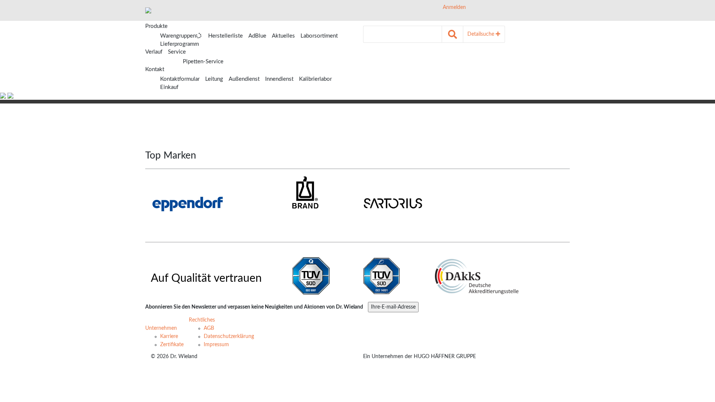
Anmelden (453, 7)
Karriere (169, 336)
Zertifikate (172, 344)
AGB (209, 328)
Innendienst (279, 79)
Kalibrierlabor (315, 79)
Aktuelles (283, 36)
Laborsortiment (319, 36)
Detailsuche (481, 34)
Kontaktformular (180, 79)
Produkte (156, 26)
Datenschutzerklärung (229, 336)
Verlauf (153, 52)
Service (177, 52)
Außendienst (244, 79)
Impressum (216, 344)
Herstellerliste (225, 36)
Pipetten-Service (203, 61)
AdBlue (257, 36)
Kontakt (154, 69)
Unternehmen (161, 328)
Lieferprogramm (179, 44)
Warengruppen (178, 36)
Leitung (214, 79)
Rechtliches (202, 320)
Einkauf (169, 87)
